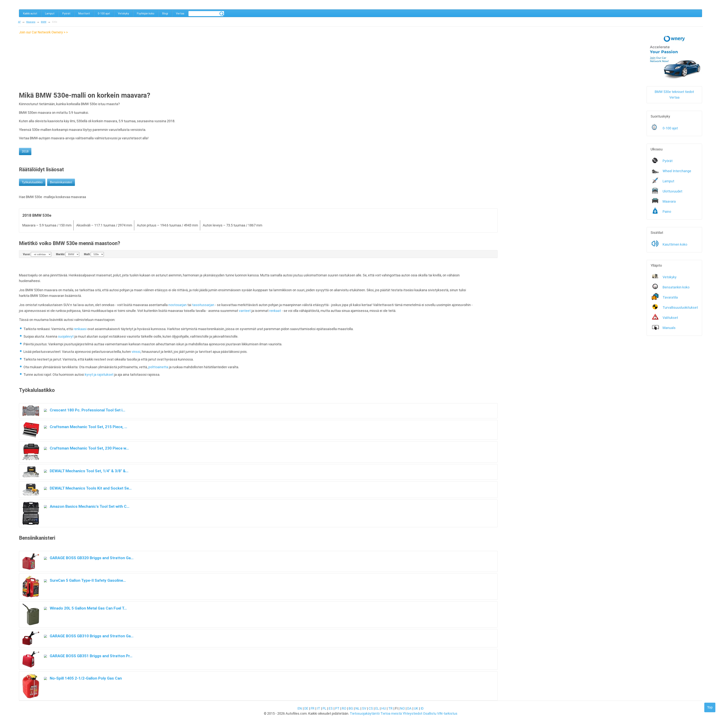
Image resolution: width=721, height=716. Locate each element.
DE (306, 708)
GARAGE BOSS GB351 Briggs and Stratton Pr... (90, 655)
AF (19, 22)
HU (383, 708)
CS (371, 708)
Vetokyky (123, 13)
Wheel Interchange (677, 171)
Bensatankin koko (676, 287)
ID (422, 708)
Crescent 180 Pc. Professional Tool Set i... (87, 410)
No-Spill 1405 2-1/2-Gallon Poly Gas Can (85, 678)
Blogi (165, 13)
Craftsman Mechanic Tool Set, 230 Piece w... (89, 448)
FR (312, 708)
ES (331, 708)
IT (318, 708)
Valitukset (670, 318)
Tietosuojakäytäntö (365, 713)
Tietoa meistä (391, 713)
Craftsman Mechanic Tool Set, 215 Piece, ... (88, 426)
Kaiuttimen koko (675, 244)
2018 (25, 151)
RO (344, 708)
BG (351, 708)
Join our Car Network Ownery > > (43, 32)
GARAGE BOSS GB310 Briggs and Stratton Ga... (91, 636)
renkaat (275, 311)
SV (364, 708)
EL (377, 708)
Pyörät (66, 13)
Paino (667, 212)
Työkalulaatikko (32, 182)
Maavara (30, 22)
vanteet (245, 311)
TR (390, 708)
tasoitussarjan (203, 305)
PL (324, 708)
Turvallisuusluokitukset (680, 307)
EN (300, 708)
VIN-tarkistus (447, 713)
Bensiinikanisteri (61, 182)
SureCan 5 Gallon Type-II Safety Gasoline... (87, 580)
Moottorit (84, 13)
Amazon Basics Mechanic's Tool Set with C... (89, 506)
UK (416, 708)
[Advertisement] (50, 61)
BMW (43, 22)
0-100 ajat (104, 13)
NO (402, 708)
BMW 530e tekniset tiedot (674, 92)
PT (337, 708)
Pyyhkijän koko (145, 13)
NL (357, 708)
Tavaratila (670, 297)
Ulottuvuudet (672, 191)
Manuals (669, 328)
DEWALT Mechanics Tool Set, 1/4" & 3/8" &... (88, 471)
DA (409, 708)
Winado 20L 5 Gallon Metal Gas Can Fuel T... (88, 608)
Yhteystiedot (412, 713)
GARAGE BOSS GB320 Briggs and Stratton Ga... (91, 557)
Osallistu (429, 713)
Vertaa (180, 13)
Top (710, 707)
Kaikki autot (30, 13)
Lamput (49, 13)
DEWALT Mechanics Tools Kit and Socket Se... (90, 488)
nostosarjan (177, 305)
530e (54, 22)
